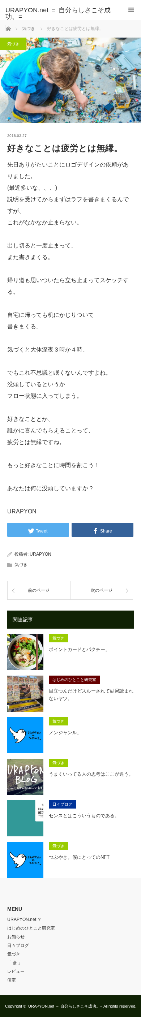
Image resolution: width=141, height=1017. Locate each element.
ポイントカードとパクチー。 (79, 649)
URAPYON (40, 554)
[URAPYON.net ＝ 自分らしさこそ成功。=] (59, 13)
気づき (13, 44)
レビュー (16, 971)
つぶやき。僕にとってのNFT (79, 857)
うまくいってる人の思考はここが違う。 (91, 774)
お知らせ (16, 936)
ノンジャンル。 (65, 732)
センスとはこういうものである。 (84, 815)
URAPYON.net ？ (24, 919)
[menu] (131, 10)
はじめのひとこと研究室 (74, 679)
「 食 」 (14, 962)
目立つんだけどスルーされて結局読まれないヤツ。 (91, 694)
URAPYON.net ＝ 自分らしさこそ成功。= (65, 1006)
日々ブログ (62, 804)
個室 (11, 980)
